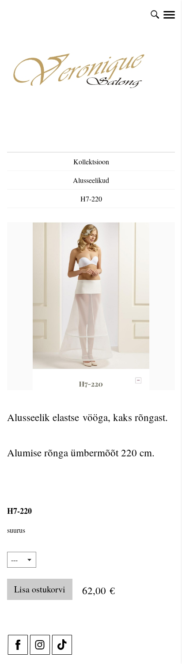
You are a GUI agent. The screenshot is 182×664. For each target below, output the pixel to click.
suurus (16, 530)
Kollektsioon (91, 161)
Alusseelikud (91, 180)
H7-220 (91, 198)
